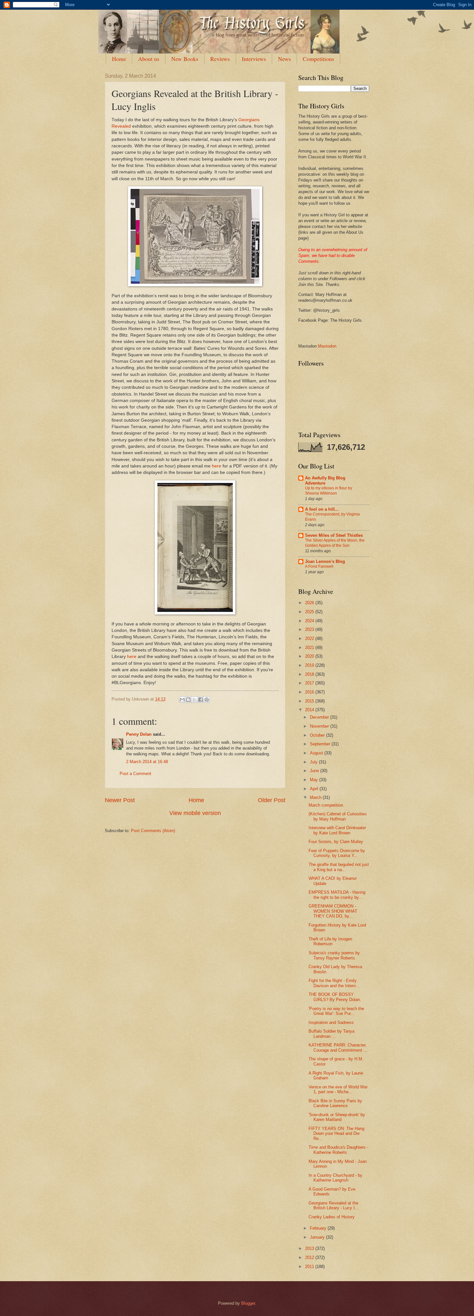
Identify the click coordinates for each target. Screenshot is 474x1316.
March (316, 797)
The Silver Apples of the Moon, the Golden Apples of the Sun (335, 543)
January (318, 1237)
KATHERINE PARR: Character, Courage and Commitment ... (338, 1047)
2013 (310, 1248)
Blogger (248, 1303)
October (318, 735)
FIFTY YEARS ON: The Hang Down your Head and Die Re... (336, 1133)
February (319, 1228)
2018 (310, 674)
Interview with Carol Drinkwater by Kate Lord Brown (337, 830)
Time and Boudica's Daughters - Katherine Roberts (338, 1149)
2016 (310, 692)
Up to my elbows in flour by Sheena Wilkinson (328, 491)
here (216, 466)
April (315, 788)
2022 (310, 638)
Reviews (220, 59)
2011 (310, 1266)
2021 (310, 647)
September (320, 743)
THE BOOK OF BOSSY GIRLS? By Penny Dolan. (335, 997)
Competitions (318, 59)
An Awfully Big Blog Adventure (325, 481)
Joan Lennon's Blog (325, 561)
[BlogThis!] (188, 699)
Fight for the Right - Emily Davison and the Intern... (334, 983)
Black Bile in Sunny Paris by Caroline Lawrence (335, 1103)
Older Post (271, 800)
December (320, 717)
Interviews (254, 59)
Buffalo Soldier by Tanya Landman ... (331, 1033)
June (315, 770)
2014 (310, 709)
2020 (310, 656)
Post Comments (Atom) (153, 830)
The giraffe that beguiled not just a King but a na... (339, 867)
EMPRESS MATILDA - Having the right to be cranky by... (337, 894)
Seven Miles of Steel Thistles (334, 535)
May (314, 779)
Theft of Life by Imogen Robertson (330, 941)
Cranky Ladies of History (332, 1216)
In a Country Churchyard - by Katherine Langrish (335, 1178)
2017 (310, 683)
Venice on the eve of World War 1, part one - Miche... (338, 1089)
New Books (184, 59)
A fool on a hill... (322, 509)
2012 (310, 1257)
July (314, 762)
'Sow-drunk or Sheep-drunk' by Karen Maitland (337, 1117)
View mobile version (195, 813)
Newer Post (120, 800)
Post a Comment (135, 773)
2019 (310, 665)
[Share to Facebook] (200, 699)
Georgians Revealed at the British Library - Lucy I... (334, 1205)
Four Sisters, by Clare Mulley (336, 841)
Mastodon (327, 346)
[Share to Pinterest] (206, 699)
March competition (326, 805)
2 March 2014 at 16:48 (147, 761)
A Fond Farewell (319, 566)
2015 (310, 701)
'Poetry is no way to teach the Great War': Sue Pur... (336, 1011)
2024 (310, 620)
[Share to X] (194, 699)
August (317, 753)
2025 (310, 611)
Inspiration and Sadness (331, 1022)
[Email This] (182, 699)
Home (119, 59)
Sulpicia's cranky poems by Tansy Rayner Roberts (334, 955)
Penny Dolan (139, 734)
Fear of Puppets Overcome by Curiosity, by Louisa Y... (337, 853)
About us (148, 59)
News (284, 59)
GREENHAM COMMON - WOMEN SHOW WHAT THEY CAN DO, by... (333, 911)
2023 (310, 629)
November (320, 726)
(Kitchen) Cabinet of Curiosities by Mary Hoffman (338, 816)
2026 (310, 602)
